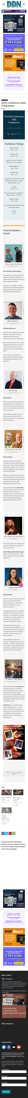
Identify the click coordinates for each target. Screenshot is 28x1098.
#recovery (10, 988)
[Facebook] (3, 833)
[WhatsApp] (13, 833)
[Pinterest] (10, 833)
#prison (4, 983)
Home (3, 97)
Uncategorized (9, 97)
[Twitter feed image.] (14, 1006)
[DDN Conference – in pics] (7, 792)
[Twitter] (6, 833)
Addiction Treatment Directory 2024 (5, 817)
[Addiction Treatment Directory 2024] (7, 810)
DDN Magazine (9, 979)
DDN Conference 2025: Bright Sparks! (17, 799)
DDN (4, 108)
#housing (17, 983)
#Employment (5, 984)
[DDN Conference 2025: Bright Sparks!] (18, 792)
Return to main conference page (14, 773)
